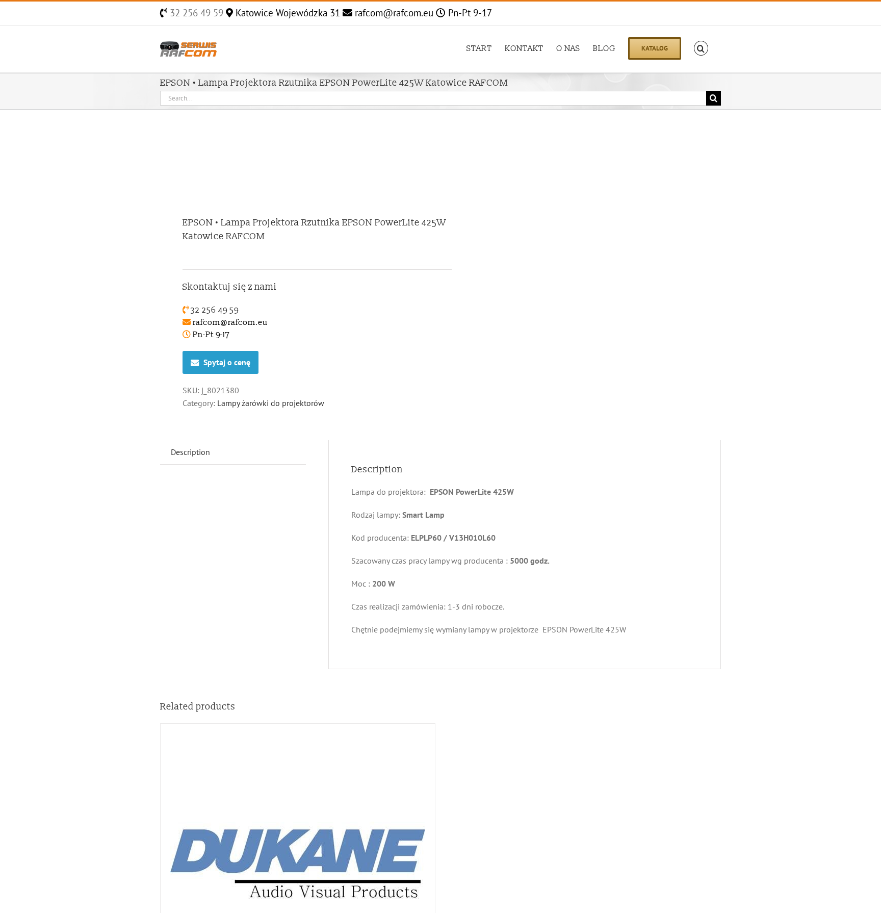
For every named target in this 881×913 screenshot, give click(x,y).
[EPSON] (294, 164)
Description (190, 452)
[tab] (190, 452)
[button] (701, 47)
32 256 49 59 (195, 13)
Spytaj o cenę (226, 362)
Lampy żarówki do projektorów (270, 403)
